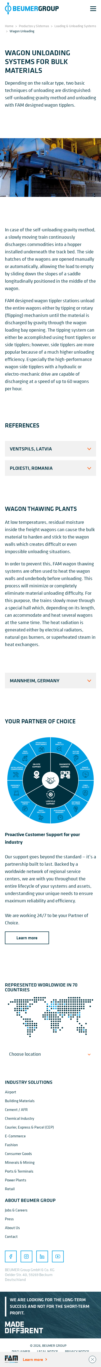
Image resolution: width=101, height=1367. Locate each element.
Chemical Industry (19, 1118)
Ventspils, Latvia (31, 448)
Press (9, 1218)
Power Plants (15, 1180)
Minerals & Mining (20, 1162)
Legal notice (47, 1351)
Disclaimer (21, 1351)
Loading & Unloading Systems (75, 25)
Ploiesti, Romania (31, 468)
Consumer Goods (18, 1153)
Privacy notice (77, 1351)
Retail (10, 1188)
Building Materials (20, 1100)
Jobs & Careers (16, 1210)
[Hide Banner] (92, 1359)
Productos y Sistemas (34, 25)
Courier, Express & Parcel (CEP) (29, 1127)
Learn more (27, 938)
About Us (12, 1227)
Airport (10, 1092)
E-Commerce (15, 1136)
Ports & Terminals (19, 1171)
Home (9, 25)
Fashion (11, 1144)
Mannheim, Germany (34, 680)
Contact (11, 1236)
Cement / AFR (16, 1109)
